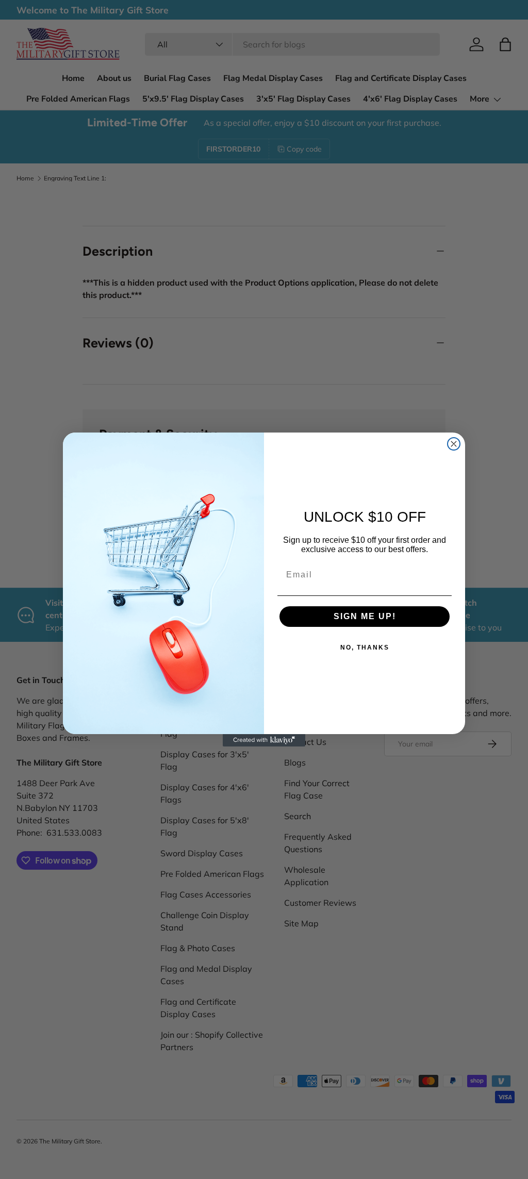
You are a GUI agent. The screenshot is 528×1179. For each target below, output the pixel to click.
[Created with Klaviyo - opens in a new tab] (264, 740)
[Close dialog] (454, 444)
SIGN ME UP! (365, 616)
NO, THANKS (364, 647)
